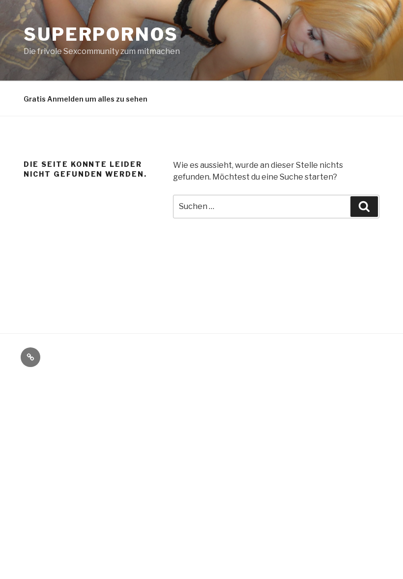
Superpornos (101, 34)
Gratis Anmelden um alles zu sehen (85, 99)
